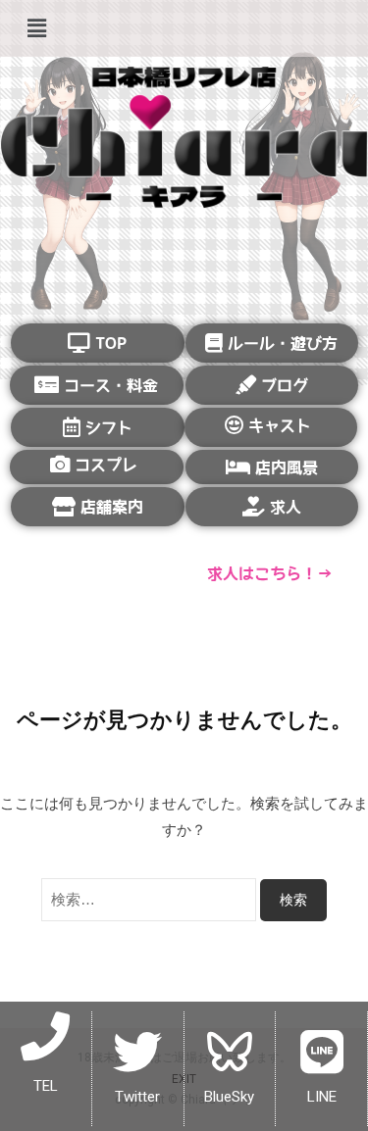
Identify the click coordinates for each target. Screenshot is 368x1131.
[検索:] (150, 899)
